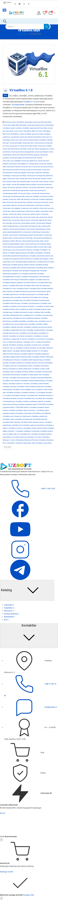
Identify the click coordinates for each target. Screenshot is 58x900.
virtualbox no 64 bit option (28, 333)
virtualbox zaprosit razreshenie (33, 425)
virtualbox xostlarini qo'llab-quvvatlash (29, 401)
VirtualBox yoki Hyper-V (24, 413)
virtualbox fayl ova (42, 280)
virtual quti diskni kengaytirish (38, 149)
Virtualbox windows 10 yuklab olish (24, 395)
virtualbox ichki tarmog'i (11, 303)
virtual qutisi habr (45, 247)
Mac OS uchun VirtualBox (41, 131)
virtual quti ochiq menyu (39, 181)
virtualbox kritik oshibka (41, 312)
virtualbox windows (13, 392)
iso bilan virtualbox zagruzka (26, 128)
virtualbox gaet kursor (10, 294)
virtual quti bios (27, 143)
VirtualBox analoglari (35, 253)
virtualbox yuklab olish (39, 416)
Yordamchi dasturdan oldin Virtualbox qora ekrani (33, 443)
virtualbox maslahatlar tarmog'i (14, 330)
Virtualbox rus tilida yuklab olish (19, 369)
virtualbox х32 (25, 434)
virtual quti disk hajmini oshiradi (14, 149)
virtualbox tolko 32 (12, 434)
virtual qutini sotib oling (31, 232)
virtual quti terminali (40, 202)
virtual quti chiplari (45, 146)
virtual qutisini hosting (23, 250)
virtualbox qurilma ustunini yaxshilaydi (38, 363)
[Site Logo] (16, 13)
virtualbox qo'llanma (16, 363)
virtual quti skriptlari (32, 196)
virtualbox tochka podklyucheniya (33, 381)
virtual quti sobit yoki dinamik (19, 199)
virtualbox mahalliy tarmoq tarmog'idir (38, 327)
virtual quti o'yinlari (39, 178)
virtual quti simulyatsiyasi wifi (13, 196)
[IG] (20, 549)
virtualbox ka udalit (26, 309)
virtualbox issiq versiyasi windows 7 (22, 306)
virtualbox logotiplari (18, 321)
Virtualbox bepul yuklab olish (25, 262)
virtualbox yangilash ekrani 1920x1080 (31, 404)
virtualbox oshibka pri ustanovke (27, 431)
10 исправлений (17, 105)
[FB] (20, 509)
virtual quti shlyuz (24, 193)
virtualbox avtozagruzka (24, 419)
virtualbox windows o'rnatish (13, 398)
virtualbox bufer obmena (11, 422)
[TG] (20, 570)
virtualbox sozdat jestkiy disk (31, 375)
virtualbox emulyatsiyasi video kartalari (35, 277)
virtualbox (36, 250)
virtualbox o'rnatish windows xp (27, 348)
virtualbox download (28, 274)
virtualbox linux (28, 315)
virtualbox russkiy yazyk (40, 369)
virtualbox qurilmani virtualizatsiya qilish (17, 366)
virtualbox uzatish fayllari (39, 383)
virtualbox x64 (40, 398)
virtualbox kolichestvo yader (23, 312)
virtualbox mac (32, 321)
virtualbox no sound (40, 336)
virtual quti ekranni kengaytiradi (22, 152)
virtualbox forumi (23, 288)
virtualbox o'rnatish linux (33, 345)
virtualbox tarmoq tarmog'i (19, 378)
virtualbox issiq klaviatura (30, 303)
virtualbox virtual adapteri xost (24, 389)
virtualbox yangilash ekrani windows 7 (22, 410)
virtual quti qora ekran (37, 187)
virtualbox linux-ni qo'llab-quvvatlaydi (26, 318)
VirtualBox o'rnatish (16, 345)
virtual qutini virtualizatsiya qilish (21, 235)
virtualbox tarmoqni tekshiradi (41, 378)
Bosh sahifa (22, 34)
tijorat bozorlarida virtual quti (38, 137)
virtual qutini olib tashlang (35, 229)
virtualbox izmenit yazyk (45, 306)
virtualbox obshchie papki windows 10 (26, 351)
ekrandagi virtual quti (32, 122)
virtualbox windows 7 (46, 395)
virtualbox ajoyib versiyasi (17, 253)
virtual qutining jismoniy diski (32, 241)
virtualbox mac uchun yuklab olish (15, 324)
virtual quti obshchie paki (21, 181)
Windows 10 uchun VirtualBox (39, 437)
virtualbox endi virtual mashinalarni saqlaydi (19, 280)
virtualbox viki (17, 425)
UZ (4, 813)
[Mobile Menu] (4, 10)
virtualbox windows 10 (29, 392)
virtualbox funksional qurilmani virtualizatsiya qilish (31, 291)
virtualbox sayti (8, 372)
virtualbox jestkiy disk (10, 309)
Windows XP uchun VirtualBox (35, 440)
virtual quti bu (39, 143)
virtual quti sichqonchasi (41, 193)
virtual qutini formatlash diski (30, 226)
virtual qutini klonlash (17, 229)
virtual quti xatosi (15, 214)
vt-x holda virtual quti (19, 437)
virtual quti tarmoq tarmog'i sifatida (19, 202)
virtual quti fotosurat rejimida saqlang (25, 155)
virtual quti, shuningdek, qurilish (24, 223)
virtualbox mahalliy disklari (38, 324)
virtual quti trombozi (42, 205)
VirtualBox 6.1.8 (21, 90)
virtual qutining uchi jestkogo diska (38, 244)
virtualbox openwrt (27, 354)
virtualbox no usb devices (36, 339)
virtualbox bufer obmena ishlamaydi (22, 268)
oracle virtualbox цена (27, 134)
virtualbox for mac (9, 288)
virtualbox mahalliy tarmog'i (13, 327)
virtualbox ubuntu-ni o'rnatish (19, 383)
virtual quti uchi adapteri (11, 208)
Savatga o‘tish (28, 895)
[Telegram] (28, 4)
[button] (5, 21)
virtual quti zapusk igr (38, 220)
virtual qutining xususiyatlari (13, 247)
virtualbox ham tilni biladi (21, 300)
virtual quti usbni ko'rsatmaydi (14, 211)
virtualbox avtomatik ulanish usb (41, 256)
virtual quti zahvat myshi (21, 220)
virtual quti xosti (16, 217)
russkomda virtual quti (19, 137)
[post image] (29, 64)
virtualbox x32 (29, 398)
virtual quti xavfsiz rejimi (31, 214)
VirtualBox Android (40, 419)
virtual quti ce (14, 146)
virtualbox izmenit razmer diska (35, 428)
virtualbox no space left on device (15, 339)
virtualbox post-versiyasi (11, 360)
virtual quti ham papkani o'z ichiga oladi (23, 164)
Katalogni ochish (6, 872)
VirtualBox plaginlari (41, 354)
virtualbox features (30, 282)
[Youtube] (19, 4)
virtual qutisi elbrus (31, 247)
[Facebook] (15, 4)
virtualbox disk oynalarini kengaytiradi (25, 271)
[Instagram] (24, 4)
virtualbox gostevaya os (27, 294)
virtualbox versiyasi (10, 386)
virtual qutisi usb (9, 250)
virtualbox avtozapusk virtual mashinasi (17, 259)
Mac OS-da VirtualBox (11, 134)
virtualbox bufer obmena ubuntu (32, 422)
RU (1, 813)
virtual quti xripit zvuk (31, 217)
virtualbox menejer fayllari (35, 330)
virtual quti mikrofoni (18, 176)
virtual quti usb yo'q (46, 208)
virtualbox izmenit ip (15, 428)
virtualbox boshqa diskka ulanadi (23, 265)
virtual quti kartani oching (15, 170)
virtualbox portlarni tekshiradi (42, 357)
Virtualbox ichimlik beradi (40, 300)
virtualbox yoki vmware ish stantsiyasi (16, 416)
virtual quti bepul (16, 143)
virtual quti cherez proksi (28, 146)
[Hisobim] (39, 13)
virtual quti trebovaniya (26, 205)
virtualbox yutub (8, 419)
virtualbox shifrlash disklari (24, 372)
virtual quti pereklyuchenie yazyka (24, 184)
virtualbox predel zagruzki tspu (32, 360)
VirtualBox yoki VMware (41, 413)
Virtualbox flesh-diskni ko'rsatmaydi (37, 285)
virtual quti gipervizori (29, 161)
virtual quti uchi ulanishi (30, 208)
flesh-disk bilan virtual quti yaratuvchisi (30, 125)
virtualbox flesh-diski (15, 285)
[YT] (20, 529)
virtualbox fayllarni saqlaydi (13, 282)
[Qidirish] (47, 26)
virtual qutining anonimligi (22, 238)
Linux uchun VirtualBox (22, 131)
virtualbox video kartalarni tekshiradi (30, 386)
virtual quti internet (13, 167)
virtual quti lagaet (19, 173)
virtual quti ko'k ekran (33, 170)
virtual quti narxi (13, 178)
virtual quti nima (26, 178)
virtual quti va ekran (32, 211)
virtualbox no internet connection (21, 336)
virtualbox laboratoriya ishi (12, 315)
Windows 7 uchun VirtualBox (13, 440)
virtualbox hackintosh (22, 297)
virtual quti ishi (26, 167)
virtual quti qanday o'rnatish (18, 187)
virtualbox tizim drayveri (11, 381)
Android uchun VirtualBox (14, 122)
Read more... (8, 447)
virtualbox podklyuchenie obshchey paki (17, 357)
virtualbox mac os (44, 321)
